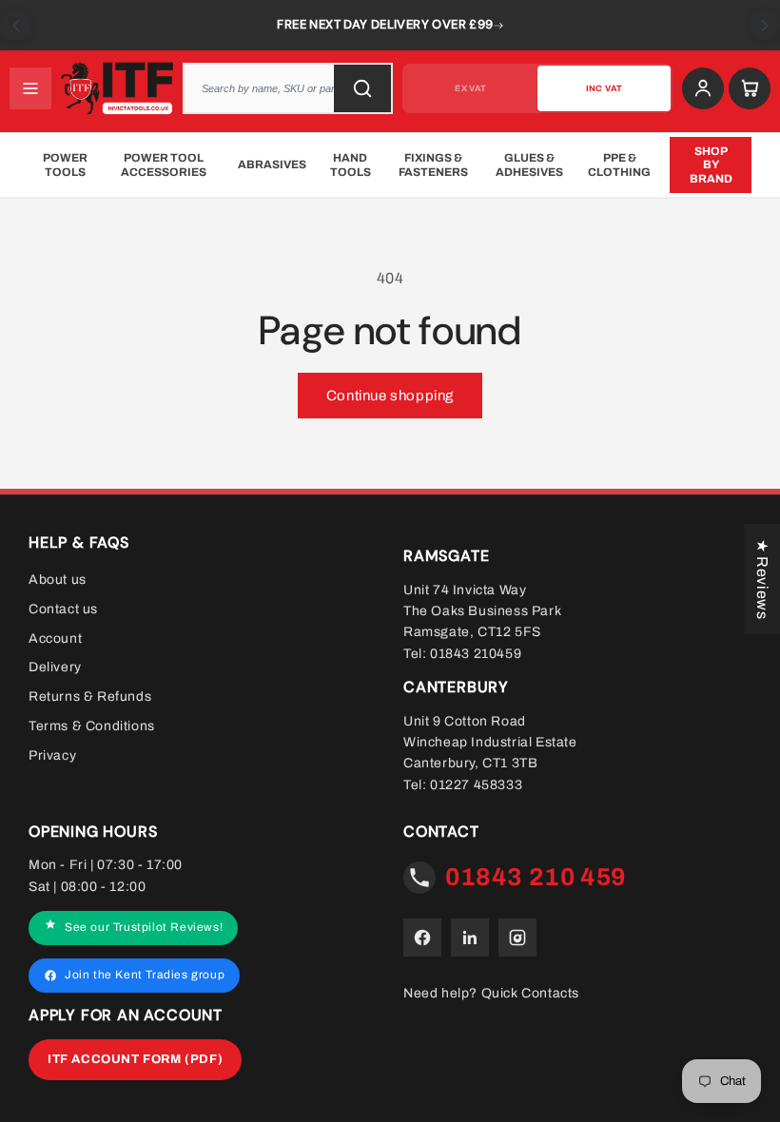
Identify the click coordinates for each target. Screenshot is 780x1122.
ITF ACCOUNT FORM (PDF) (135, 1059)
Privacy (52, 755)
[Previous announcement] (15, 25)
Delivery (55, 667)
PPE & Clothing (619, 164)
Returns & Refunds (90, 696)
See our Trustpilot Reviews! (144, 927)
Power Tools (65, 164)
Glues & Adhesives (529, 164)
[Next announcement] (764, 25)
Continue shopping (390, 395)
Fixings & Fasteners (433, 164)
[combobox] (288, 88)
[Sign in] (703, 88)
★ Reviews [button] (762, 579)
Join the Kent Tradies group (144, 974)
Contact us (63, 609)
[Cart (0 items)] (749, 88)
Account (55, 638)
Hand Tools (350, 164)
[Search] (362, 88)
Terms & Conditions (92, 726)
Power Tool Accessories (163, 164)
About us (58, 579)
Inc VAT (604, 88)
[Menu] (30, 88)
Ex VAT (470, 88)
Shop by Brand (711, 165)
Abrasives (272, 164)
